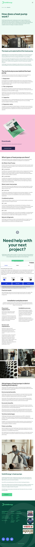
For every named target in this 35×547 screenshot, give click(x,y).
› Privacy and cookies (21, 543)
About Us (12, 511)
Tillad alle (28, 283)
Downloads (19, 511)
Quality (18, 515)
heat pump (4, 54)
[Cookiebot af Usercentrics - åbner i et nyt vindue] (30, 262)
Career (12, 518)
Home (3, 7)
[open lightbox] (8, 354)
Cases (12, 515)
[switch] (13, 279)
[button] (32, 2)
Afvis (6, 283)
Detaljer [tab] (17, 265)
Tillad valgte (17, 283)
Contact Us (6, 494)
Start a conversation (18, 261)
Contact (12, 513)
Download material (7, 148)
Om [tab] (28, 265)
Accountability (19, 513)
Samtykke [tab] (6, 265)
